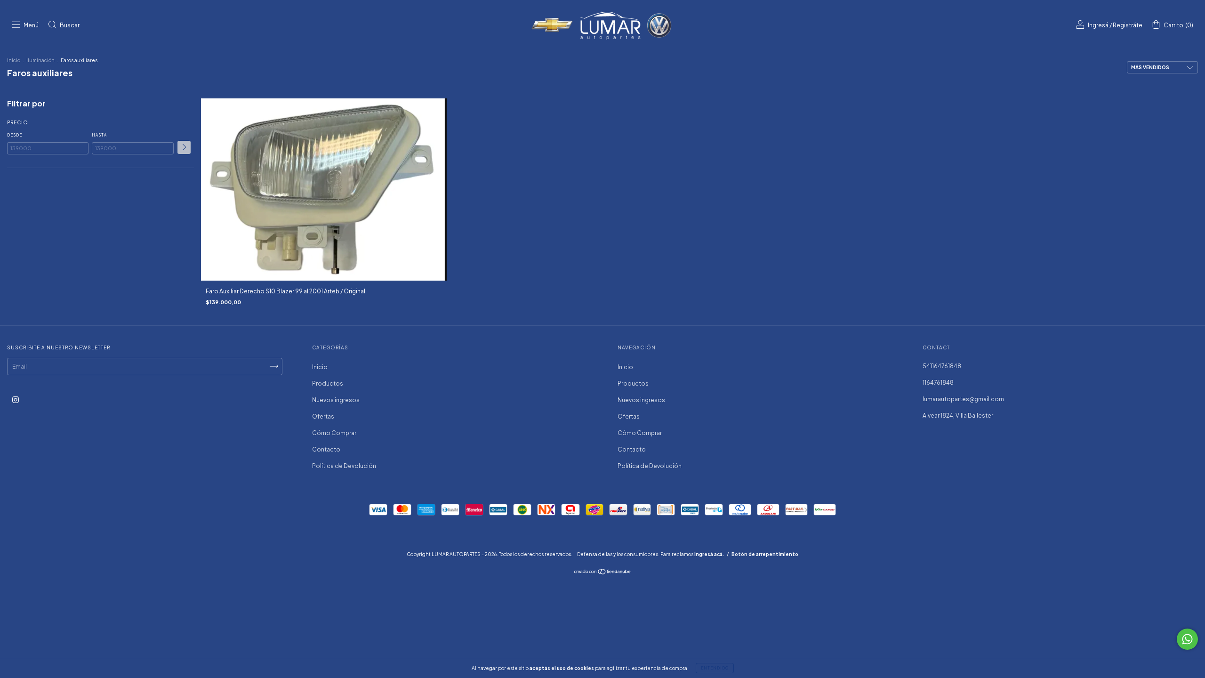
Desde (14, 135)
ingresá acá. (709, 554)
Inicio (13, 60)
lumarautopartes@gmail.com (963, 399)
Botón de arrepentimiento (764, 554)
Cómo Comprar (334, 432)
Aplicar (184, 147)
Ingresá (1098, 25)
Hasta (99, 135)
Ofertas (323, 416)
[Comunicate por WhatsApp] (1187, 639)
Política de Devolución (344, 465)
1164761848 (938, 382)
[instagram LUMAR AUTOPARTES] (15, 399)
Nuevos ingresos (336, 400)
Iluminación (40, 60)
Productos (327, 383)
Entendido (715, 668)
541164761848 (942, 366)
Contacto (326, 449)
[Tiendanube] (602, 572)
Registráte (1127, 25)
